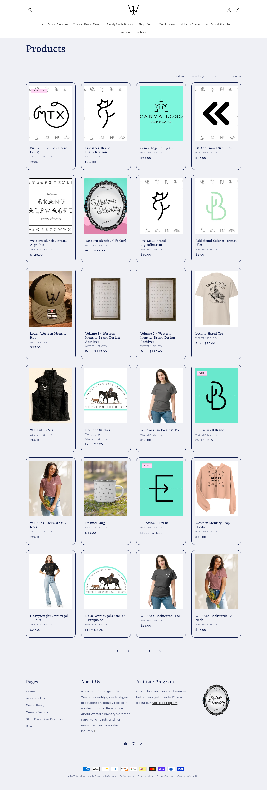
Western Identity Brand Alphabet (48, 243)
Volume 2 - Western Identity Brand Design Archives (157, 338)
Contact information (188, 776)
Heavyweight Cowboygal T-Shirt (49, 618)
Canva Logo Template (157, 148)
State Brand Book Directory (44, 719)
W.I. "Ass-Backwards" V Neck (48, 525)
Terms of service (165, 776)
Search (31, 691)
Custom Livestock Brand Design (49, 150)
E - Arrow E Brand (154, 523)
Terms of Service (37, 712)
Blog (29, 726)
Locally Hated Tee (209, 334)
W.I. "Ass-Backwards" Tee (160, 431)
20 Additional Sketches (213, 148)
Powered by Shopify (105, 776)
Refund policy (127, 776)
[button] (30, 10)
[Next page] (160, 651)
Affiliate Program (164, 702)
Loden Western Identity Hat (48, 336)
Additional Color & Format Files (216, 243)
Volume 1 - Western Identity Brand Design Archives (102, 338)
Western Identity (85, 776)
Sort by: (180, 76)
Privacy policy (145, 776)
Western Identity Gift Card (105, 241)
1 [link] (107, 651)
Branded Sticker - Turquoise (99, 433)
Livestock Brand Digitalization (97, 150)
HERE (98, 731)
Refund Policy (35, 705)
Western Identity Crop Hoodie (212, 525)
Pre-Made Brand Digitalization (153, 243)
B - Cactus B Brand (209, 431)
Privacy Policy (35, 698)
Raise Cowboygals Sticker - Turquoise (105, 618)
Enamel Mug (95, 523)
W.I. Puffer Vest (42, 431)
